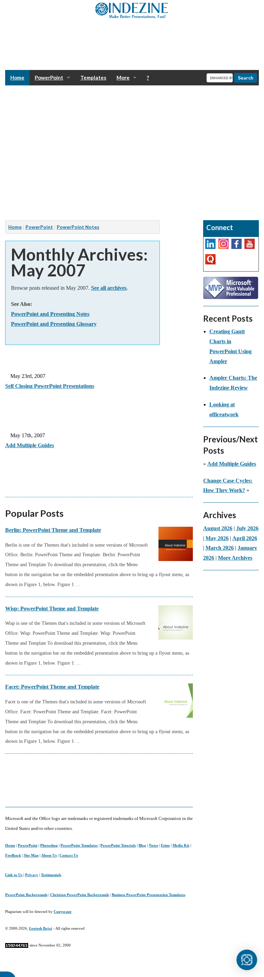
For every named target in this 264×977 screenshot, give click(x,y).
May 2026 (217, 538)
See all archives (108, 288)
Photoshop (49, 845)
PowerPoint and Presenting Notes (50, 314)
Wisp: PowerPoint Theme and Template (52, 608)
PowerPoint (49, 77)
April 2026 (244, 538)
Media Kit (181, 845)
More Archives (235, 558)
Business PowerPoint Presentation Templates (148, 895)
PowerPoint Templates (79, 845)
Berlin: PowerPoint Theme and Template (53, 530)
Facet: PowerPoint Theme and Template (52, 687)
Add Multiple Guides (29, 445)
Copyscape (63, 911)
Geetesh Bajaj (40, 928)
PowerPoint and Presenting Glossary (54, 324)
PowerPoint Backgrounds (26, 895)
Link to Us (13, 875)
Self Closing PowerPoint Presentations (49, 386)
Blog (142, 845)
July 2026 (247, 528)
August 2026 (217, 528)
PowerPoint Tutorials (118, 845)
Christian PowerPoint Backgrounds (79, 895)
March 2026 (220, 548)
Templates (93, 77)
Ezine (165, 845)
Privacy (31, 875)
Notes (153, 845)
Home (17, 77)
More (123, 77)
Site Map (31, 855)
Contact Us (68, 855)
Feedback (13, 855)
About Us (49, 855)
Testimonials (51, 875)
